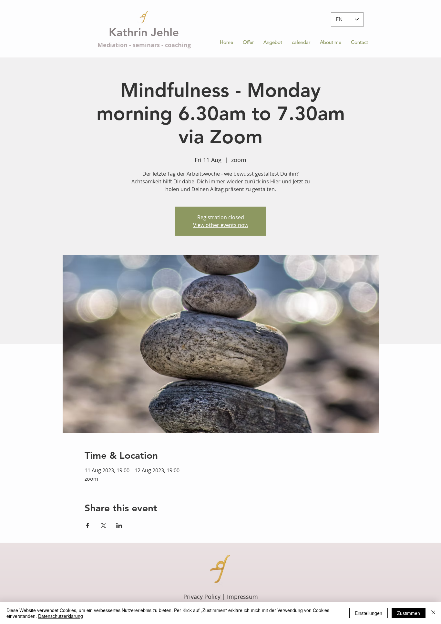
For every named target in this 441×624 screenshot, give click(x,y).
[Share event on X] (103, 525)
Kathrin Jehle (144, 32)
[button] (273, 42)
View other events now (220, 225)
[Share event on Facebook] (88, 525)
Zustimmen (408, 613)
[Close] (433, 613)
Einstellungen (368, 613)
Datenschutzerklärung (60, 616)
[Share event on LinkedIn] (119, 525)
